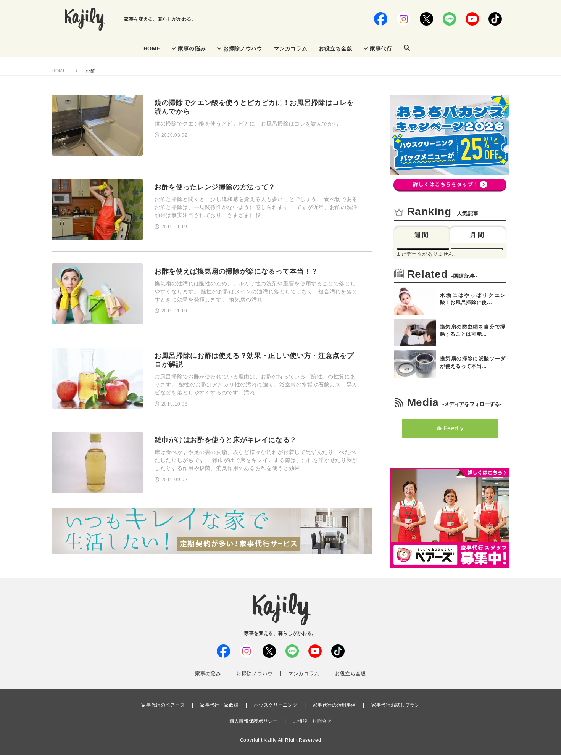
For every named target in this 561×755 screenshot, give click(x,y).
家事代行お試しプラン (395, 705)
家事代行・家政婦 (219, 705)
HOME (152, 48)
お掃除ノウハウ (243, 48)
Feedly (453, 428)
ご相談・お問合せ (312, 721)
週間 (422, 235)
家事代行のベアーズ (163, 705)
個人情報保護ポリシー (253, 721)
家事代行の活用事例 (334, 705)
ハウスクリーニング (275, 705)
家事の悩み (192, 48)
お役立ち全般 (335, 48)
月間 (477, 235)
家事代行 (381, 48)
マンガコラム (291, 48)
